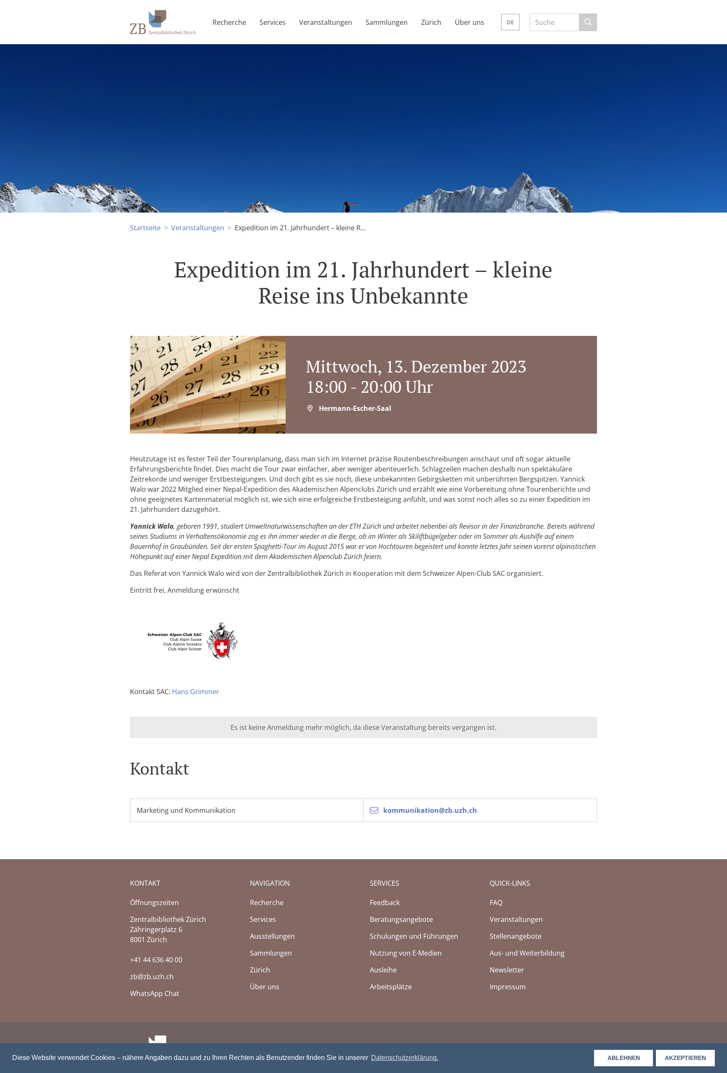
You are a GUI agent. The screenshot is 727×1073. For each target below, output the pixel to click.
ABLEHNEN (624, 1057)
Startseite (145, 227)
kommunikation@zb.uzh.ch (429, 810)
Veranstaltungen (197, 227)
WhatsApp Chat (154, 993)
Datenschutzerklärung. (404, 1057)
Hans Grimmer (195, 691)
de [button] (510, 22)
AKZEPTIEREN (685, 1057)
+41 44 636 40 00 (156, 959)
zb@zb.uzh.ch (152, 976)
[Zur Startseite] (163, 21)
